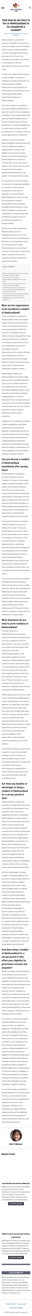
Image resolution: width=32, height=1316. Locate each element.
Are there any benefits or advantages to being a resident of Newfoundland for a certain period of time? (14, 289)
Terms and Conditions (16, 1308)
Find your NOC (10, 1304)
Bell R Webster (16, 33)
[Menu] (2, 8)
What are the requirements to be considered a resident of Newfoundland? (15, 274)
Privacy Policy (21, 1304)
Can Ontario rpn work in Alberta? (16, 1183)
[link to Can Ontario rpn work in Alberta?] (16, 1169)
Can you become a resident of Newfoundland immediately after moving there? (14, 279)
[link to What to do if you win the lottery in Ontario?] (16, 1219)
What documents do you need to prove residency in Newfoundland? (14, 284)
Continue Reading (16, 1204)
